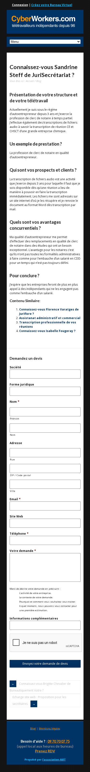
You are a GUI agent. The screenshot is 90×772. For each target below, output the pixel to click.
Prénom (14, 418)
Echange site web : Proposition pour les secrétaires (39, 700)
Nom (14, 402)
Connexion (20, 5)
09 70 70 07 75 (59, 741)
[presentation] (46, 643)
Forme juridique (22, 384)
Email (15, 499)
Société (15, 367)
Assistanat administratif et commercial (49, 318)
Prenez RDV (45, 751)
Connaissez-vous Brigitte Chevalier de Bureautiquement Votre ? (40, 687)
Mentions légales (49, 728)
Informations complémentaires (34, 618)
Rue (12, 459)
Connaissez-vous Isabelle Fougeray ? (47, 331)
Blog (38, 81)
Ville (12, 491)
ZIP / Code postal (20, 475)
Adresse (16, 443)
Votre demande (23, 551)
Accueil (30, 81)
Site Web (16, 516)
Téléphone (19, 534)
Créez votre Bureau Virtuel (51, 5)
